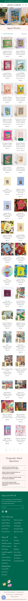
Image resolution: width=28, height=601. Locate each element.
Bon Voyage (21, 257)
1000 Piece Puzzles (7, 543)
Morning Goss (20, 167)
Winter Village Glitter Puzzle (7, 369)
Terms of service (19, 594)
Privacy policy (9, 594)
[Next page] (21, 449)
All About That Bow (20, 438)
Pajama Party (7, 213)
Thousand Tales (20, 414)
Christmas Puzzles (6, 557)
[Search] (23, 5)
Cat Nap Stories (20, 301)
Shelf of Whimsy (20, 51)
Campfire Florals (7, 51)
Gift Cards (4, 575)
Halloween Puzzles (6, 560)
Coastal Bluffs (20, 73)
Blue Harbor (7, 392)
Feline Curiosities (7, 119)
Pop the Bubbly (21, 235)
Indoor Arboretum (21, 97)
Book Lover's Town (21, 119)
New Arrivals (5, 540)
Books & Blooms (7, 323)
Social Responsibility (19, 561)
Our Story (16, 540)
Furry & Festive (7, 167)
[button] (1, 5)
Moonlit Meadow (20, 143)
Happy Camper (21, 189)
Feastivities (21, 213)
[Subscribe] (21, 507)
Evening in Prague (7, 143)
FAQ (15, 546)
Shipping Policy (18, 555)
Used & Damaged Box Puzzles (7, 553)
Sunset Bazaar (7, 73)
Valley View (21, 392)
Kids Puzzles (5, 563)
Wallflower (8, 599)
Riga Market (7, 438)
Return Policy (17, 552)
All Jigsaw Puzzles (6, 566)
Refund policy (20, 592)
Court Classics (20, 279)
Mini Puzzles (5, 549)
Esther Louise (23, 599)
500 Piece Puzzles (6, 546)
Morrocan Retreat (7, 414)
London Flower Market (21, 369)
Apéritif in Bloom (7, 97)
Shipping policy (14, 596)
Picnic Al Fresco (6, 531)
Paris (7, 345)
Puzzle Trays (5, 572)
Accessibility (17, 558)
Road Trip (20, 345)
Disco (7, 279)
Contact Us (17, 543)
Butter (7, 189)
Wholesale (16, 549)
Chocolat (7, 301)
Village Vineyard (20, 323)
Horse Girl (7, 257)
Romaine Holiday (7, 235)
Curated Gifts (5, 569)
